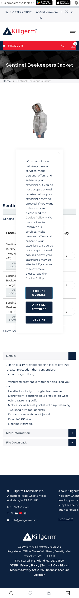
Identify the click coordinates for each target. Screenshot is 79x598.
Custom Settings (39, 307)
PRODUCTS (16, 45)
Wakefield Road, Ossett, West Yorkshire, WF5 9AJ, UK (26, 495)
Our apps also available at (17, 2)
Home (7, 80)
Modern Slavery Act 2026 (27, 570)
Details (11, 356)
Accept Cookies (39, 293)
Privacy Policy (29, 565)
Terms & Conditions (55, 565)
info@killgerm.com (46, 11)
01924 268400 (21, 507)
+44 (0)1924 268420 (21, 11)
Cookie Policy (35, 217)
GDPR (14, 565)
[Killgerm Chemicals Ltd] (20, 31)
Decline (39, 320)
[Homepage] (49, 593)
